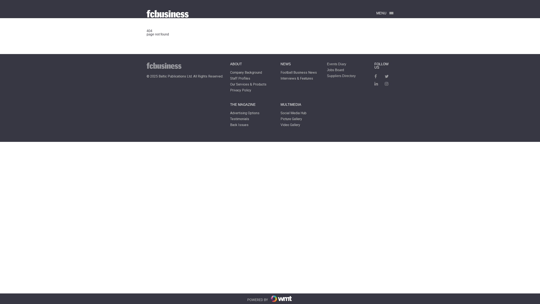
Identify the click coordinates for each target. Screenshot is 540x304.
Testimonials (239, 119)
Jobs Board (335, 70)
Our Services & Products (248, 84)
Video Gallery (290, 125)
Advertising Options (244, 113)
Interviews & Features (297, 78)
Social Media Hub (293, 113)
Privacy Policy (240, 90)
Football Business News (299, 72)
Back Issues (239, 125)
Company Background (246, 72)
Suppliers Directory (341, 76)
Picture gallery (291, 119)
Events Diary (336, 64)
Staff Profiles (240, 78)
